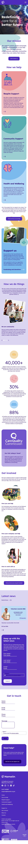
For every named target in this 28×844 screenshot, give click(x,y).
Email (6, 667)
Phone (3, 714)
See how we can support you (12, 761)
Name (3, 701)
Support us (4, 808)
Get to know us (14, 58)
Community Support (7, 802)
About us (4, 812)
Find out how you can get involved (14, 583)
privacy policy (17, 675)
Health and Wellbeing (7, 804)
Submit (7, 681)
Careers (4, 815)
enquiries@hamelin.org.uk (8, 791)
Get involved (5, 810)
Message (4, 721)
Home (3, 795)
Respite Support (6, 799)
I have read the (13, 675)
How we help (5, 797)
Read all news (5, 600)
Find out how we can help (14, 218)
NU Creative (8, 819)
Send (5, 738)
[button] (3, 340)
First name (7, 653)
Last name (7, 660)
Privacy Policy (5, 822)
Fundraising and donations (12, 269)
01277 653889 (5, 789)
